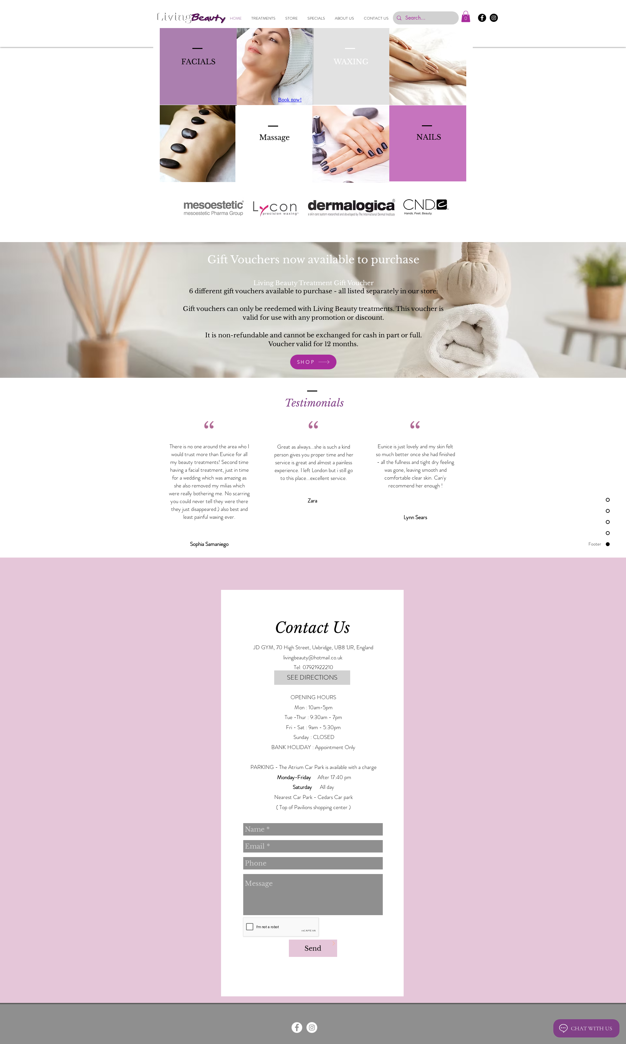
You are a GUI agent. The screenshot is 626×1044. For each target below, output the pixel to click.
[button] (465, 16)
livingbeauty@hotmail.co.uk (312, 657)
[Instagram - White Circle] (311, 1027)
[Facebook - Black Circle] (482, 18)
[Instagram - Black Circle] (494, 18)
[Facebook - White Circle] (296, 1027)
